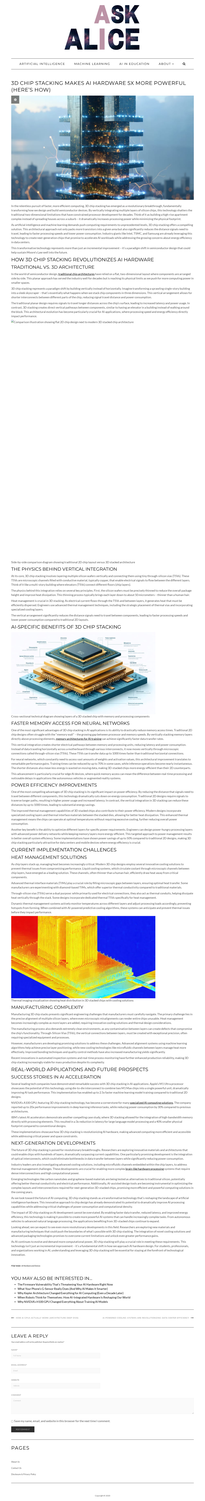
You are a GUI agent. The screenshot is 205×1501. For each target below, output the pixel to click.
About (165, 64)
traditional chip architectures (76, 274)
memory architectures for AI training (78, 738)
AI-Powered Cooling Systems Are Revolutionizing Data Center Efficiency (146, 1318)
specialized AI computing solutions (151, 1102)
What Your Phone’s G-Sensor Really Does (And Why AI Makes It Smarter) (63, 1288)
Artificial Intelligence (42, 64)
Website (15, 1380)
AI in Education (134, 64)
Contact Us (16, 1468)
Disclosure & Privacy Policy (23, 1474)
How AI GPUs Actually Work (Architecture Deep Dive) (47, 1318)
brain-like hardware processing (145, 1169)
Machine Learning (92, 64)
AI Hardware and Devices (31, 1266)
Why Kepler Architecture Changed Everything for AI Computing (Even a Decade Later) (70, 1293)
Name (14, 1350)
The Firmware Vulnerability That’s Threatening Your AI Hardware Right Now (65, 1284)
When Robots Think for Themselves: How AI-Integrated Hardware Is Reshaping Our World (74, 1297)
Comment (16, 1395)
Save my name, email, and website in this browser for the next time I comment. (62, 1421)
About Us (15, 1461)
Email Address (19, 1365)
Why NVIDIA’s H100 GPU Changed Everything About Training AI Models (63, 1301)
